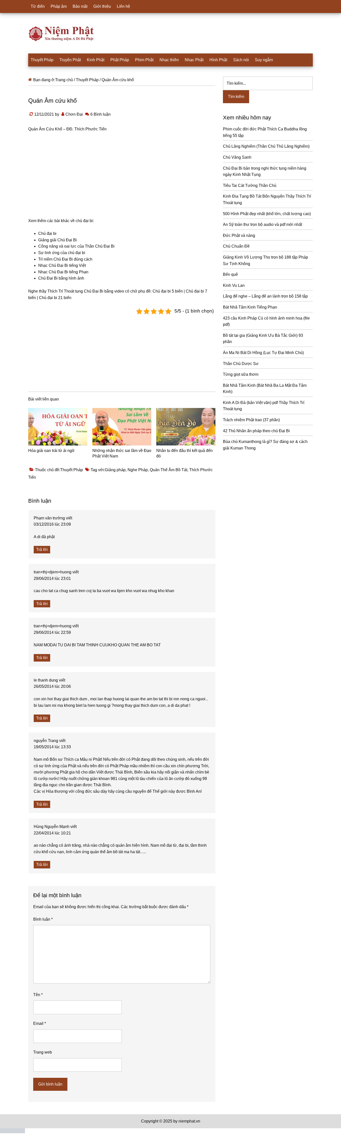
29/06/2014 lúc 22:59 (52, 632)
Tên (38, 995)
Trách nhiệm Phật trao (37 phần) (251, 420)
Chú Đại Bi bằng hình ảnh (61, 278)
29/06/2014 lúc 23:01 (52, 578)
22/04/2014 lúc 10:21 (52, 833)
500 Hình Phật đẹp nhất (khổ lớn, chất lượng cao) (267, 214)
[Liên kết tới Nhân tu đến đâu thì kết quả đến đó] (185, 426)
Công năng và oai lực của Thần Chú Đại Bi (76, 246)
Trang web (42, 1052)
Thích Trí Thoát (60, 291)
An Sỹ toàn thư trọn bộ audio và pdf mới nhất (262, 224)
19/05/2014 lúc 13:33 (52, 747)
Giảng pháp (115, 470)
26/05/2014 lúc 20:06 (52, 686)
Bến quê (230, 274)
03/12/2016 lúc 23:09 (52, 524)
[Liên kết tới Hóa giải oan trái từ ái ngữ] (57, 426)
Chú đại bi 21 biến (55, 298)
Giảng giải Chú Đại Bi (57, 240)
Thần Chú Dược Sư (241, 364)
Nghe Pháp (138, 470)
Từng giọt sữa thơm (240, 374)
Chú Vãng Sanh (237, 157)
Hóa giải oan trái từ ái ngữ (51, 450)
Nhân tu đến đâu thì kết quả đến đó (184, 453)
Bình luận (43, 919)
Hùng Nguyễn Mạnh (51, 826)
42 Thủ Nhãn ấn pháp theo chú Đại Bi (256, 431)
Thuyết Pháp (71, 470)
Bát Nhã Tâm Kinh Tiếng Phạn (250, 307)
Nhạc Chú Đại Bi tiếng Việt (62, 265)
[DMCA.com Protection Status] (12, 1132)
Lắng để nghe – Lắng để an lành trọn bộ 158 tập (265, 296)
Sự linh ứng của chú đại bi (61, 253)
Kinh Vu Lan (234, 285)
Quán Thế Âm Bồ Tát (168, 470)
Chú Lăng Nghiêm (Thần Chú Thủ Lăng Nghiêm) (266, 146)
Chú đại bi (47, 233)
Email (39, 1023)
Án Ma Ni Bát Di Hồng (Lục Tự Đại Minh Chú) (263, 353)
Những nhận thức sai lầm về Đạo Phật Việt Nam (121, 453)
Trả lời (42, 549)
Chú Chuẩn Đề (236, 246)
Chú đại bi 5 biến (168, 291)
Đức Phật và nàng (239, 235)
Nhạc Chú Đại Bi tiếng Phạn (63, 272)
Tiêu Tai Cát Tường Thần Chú (249, 185)
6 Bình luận (100, 114)
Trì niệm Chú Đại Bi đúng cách (65, 259)
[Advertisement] (121, 352)
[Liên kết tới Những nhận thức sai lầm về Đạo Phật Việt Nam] (122, 426)
